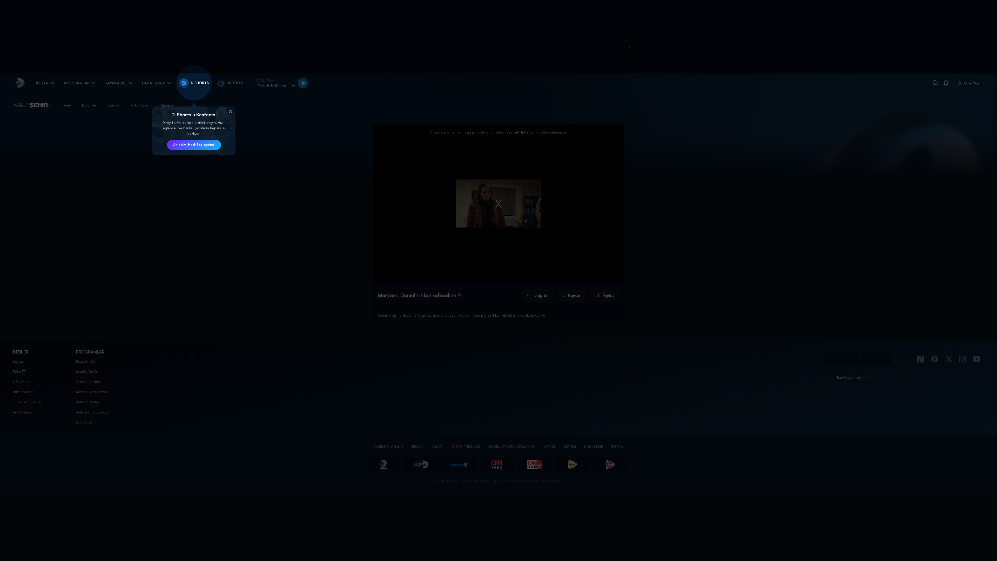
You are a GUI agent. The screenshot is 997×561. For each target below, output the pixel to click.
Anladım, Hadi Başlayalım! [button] (194, 145)
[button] (230, 112)
